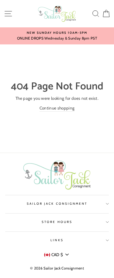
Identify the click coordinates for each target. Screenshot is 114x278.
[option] (57, 35)
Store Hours (57, 222)
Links (56, 240)
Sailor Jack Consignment (57, 204)
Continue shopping (57, 108)
